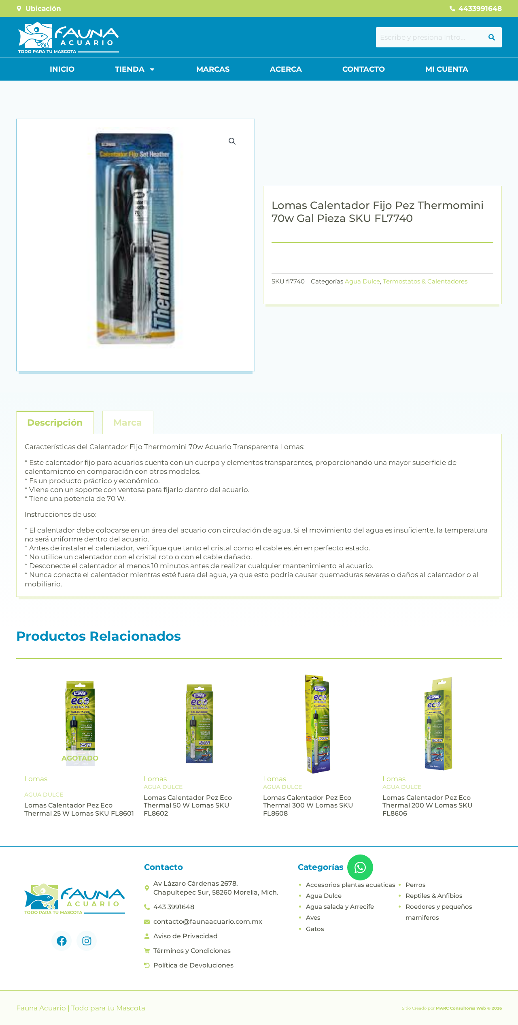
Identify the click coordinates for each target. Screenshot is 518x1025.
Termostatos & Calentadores (425, 281)
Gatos (315, 929)
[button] (232, 141)
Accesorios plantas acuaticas (350, 885)
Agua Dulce (362, 281)
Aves (313, 917)
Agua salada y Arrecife (340, 906)
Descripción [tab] (55, 422)
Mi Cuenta (446, 69)
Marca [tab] (127, 422)
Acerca (286, 69)
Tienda (129, 69)
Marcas (212, 69)
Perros (415, 885)
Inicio (62, 69)
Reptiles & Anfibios (434, 895)
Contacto (363, 69)
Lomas (35, 779)
